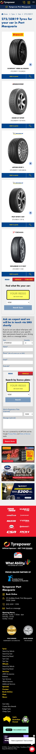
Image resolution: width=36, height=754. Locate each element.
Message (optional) (9, 418)
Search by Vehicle (8, 651)
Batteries (5, 677)
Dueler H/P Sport (18, 118)
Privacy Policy (12, 434)
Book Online (7, 692)
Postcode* (6, 366)
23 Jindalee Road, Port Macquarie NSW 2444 (19, 599)
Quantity (27, 340)
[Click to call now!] (24, 2)
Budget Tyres (6, 709)
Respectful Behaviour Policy (9, 749)
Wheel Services (7, 682)
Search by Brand (7, 656)
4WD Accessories (8, 674)
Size (4, 340)
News (4, 697)
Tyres (4, 649)
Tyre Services (6, 679)
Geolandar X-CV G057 (18, 266)
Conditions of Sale (25, 747)
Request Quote (10, 441)
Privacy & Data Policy (13, 747)
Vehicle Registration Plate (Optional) (11, 410)
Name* (5, 347)
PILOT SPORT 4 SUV (18, 217)
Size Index (5, 704)
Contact (5, 689)
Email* (5, 360)
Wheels (5, 664)
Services (5, 671)
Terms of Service (25, 434)
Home (5, 14)
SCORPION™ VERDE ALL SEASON (18, 68)
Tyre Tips (5, 661)
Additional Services (8, 684)
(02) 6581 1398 (12, 604)
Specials (5, 687)
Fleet (4, 694)
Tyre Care (5, 659)
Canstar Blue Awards (9, 706)
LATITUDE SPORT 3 (18, 167)
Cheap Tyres (6, 711)
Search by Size (7, 654)
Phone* (14, 353)
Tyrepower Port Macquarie (20, 7)
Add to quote (14, 76)
